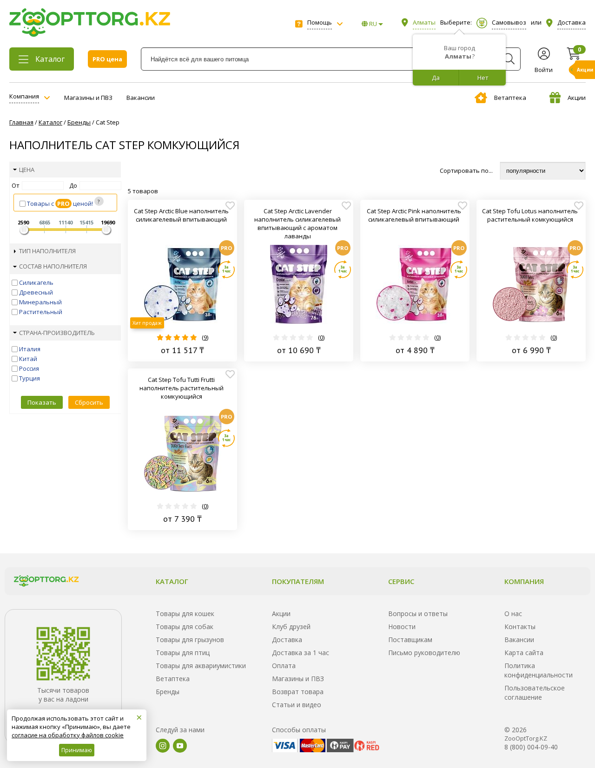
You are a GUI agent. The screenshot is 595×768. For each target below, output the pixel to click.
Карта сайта (523, 652)
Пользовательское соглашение (534, 692)
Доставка (287, 639)
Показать (41, 402)
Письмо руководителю (424, 652)
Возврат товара (298, 691)
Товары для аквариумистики (201, 665)
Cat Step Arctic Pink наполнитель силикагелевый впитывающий (414, 215)
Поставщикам (410, 639)
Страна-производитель (57, 332)
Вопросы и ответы (418, 613)
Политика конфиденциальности (538, 670)
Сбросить (89, 402)
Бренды (167, 691)
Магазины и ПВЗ (88, 97)
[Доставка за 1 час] (226, 269)
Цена (26, 169)
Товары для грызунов (190, 639)
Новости (402, 626)
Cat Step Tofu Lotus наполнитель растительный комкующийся (530, 215)
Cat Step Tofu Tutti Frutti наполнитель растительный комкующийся (181, 387)
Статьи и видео (296, 704)
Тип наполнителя (47, 251)
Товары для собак (184, 626)
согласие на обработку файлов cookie (68, 735)
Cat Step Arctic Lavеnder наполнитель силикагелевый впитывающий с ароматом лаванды (297, 223)
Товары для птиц (183, 652)
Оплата (284, 665)
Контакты (520, 626)
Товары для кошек (185, 613)
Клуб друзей (291, 626)
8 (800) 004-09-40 (531, 746)
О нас (513, 613)
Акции (577, 97)
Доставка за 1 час (300, 652)
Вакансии (140, 97)
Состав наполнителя (53, 266)
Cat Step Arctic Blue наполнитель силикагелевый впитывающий (181, 215)
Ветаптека (510, 97)
